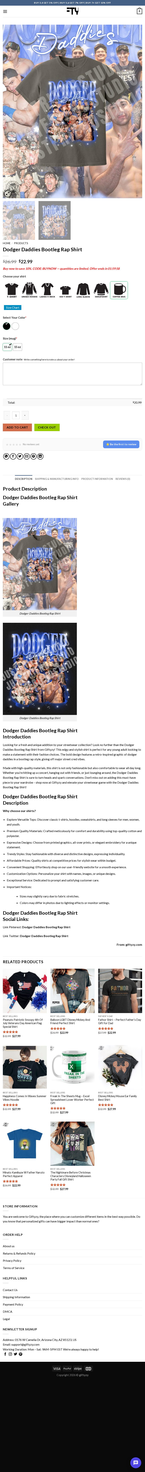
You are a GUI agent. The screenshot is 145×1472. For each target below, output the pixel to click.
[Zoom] (8, 193)
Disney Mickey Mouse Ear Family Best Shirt (117, 1098)
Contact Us (10, 1290)
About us (9, 1246)
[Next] (134, 111)
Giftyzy (33, 1216)
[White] (16, 326)
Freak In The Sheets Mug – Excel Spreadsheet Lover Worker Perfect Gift (72, 1100)
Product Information (97, 478)
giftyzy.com (134, 944)
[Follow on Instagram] (10, 1354)
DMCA (7, 1311)
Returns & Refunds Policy (19, 1253)
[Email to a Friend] (27, 456)
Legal (6, 1319)
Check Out (47, 427)
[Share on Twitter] (20, 456)
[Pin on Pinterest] (33, 456)
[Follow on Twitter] (15, 1354)
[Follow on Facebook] (5, 1354)
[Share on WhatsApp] (6, 456)
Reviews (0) (123, 478)
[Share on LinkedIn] (40, 456)
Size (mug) (10, 338)
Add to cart (17, 427)
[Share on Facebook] (13, 456)
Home (6, 243)
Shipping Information (16, 1297)
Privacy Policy (12, 1260)
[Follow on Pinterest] (20, 1354)
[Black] (7, 326)
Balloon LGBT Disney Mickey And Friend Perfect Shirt (70, 1021)
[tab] (23, 479)
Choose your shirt (14, 276)
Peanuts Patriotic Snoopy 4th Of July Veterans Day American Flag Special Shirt (23, 1023)
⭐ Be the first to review (121, 444)
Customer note (12, 359)
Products (21, 243)
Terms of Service (13, 1268)
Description (23, 478)
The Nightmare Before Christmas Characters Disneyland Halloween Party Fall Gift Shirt (70, 1176)
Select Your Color (14, 317)
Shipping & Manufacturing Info (57, 478)
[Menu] (5, 11)
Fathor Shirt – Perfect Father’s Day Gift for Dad (119, 1021)
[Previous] (10, 111)
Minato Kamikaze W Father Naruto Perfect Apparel (24, 1174)
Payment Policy (13, 1304)
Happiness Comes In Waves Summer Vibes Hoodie (24, 1098)
